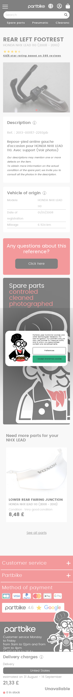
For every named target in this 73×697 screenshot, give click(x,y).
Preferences (49, 351)
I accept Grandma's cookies (49, 359)
